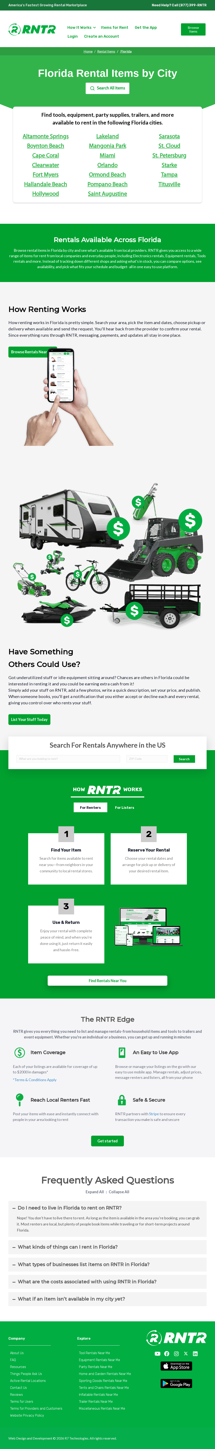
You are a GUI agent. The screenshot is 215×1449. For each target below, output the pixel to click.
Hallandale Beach (45, 185)
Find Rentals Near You (107, 980)
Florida (126, 51)
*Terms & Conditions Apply (34, 1079)
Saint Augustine (107, 194)
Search (184, 759)
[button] (157, 1353)
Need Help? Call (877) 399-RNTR (179, 5)
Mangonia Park (107, 146)
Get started (107, 1141)
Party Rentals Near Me (95, 1367)
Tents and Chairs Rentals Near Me (104, 1388)
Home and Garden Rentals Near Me (105, 1374)
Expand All (95, 1191)
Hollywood (45, 194)
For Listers (124, 808)
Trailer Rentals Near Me (96, 1402)
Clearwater (45, 165)
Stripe (154, 1113)
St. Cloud (169, 146)
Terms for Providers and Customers (36, 1409)
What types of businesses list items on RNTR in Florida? (84, 1264)
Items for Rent (114, 27)
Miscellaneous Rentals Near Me (102, 1409)
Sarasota (169, 137)
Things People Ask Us (26, 1374)
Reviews (16, 1395)
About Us (17, 1353)
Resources (18, 1367)
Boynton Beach (45, 146)
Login (73, 36)
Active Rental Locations (28, 1381)
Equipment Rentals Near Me (99, 1360)
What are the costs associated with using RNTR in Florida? (87, 1282)
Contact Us (18, 1388)
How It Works (79, 27)
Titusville (169, 185)
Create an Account (101, 36)
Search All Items (111, 88)
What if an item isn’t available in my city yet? (71, 1299)
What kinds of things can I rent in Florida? (68, 1247)
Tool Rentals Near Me (94, 1353)
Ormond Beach (107, 175)
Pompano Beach (108, 185)
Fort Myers (46, 175)
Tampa (169, 175)
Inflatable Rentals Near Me (98, 1395)
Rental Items (106, 51)
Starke (169, 165)
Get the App (146, 27)
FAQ (13, 1360)
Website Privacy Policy (27, 1415)
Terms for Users (21, 1402)
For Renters (90, 808)
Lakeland (107, 137)
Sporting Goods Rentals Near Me (103, 1381)
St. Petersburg (169, 156)
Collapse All (119, 1191)
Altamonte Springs (46, 137)
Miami (107, 156)
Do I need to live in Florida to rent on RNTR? (70, 1208)
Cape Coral (45, 156)
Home (88, 51)
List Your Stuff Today (29, 719)
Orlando (107, 165)
